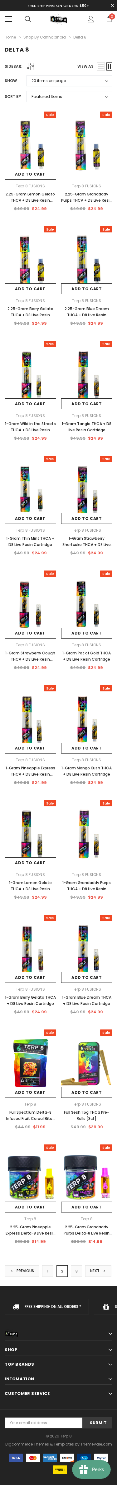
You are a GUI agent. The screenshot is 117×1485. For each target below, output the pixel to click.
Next (95, 1270)
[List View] (101, 66)
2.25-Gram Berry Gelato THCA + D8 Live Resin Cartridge (30, 315)
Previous (25, 1270)
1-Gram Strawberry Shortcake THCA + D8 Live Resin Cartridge (86, 544)
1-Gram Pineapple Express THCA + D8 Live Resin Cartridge (30, 774)
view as (85, 66)
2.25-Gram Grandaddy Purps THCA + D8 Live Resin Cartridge (86, 200)
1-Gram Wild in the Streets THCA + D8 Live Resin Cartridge (30, 430)
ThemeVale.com (96, 1444)
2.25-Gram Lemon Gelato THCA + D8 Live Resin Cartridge (30, 200)
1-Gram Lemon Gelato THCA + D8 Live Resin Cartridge (30, 889)
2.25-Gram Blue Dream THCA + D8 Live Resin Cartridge (87, 315)
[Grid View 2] (109, 66)
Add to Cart (30, 174)
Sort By (13, 96)
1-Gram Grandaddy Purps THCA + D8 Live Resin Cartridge (86, 889)
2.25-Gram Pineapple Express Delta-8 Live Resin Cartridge (30, 1233)
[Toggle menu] (8, 19)
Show (11, 80)
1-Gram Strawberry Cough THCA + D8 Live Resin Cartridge (30, 659)
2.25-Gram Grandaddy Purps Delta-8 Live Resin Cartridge (87, 1233)
